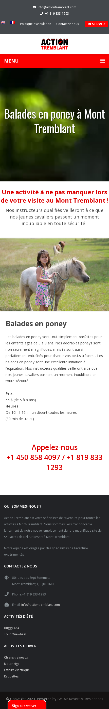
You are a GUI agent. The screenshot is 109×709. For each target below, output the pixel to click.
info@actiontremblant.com (57, 7)
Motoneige (12, 664)
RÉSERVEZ (97, 23)
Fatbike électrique (17, 670)
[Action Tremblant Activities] (54, 43)
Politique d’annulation (35, 24)
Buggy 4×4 (11, 628)
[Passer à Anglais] (4, 22)
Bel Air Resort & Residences (80, 698)
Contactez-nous (67, 24)
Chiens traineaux (16, 657)
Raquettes (11, 676)
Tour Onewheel (15, 634)
